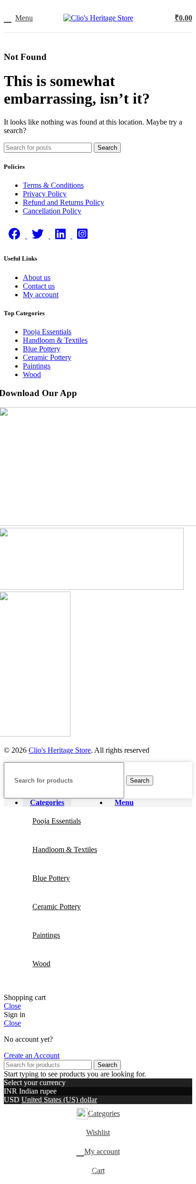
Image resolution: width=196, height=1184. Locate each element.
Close (12, 1006)
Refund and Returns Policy (63, 202)
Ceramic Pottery (47, 357)
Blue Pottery (41, 349)
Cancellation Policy (52, 211)
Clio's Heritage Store (60, 750)
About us (36, 277)
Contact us (39, 286)
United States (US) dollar (59, 1100)
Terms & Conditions (53, 185)
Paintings (36, 366)
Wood (32, 374)
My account (41, 295)
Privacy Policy (45, 194)
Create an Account (31, 1055)
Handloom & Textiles (55, 340)
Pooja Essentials (47, 332)
